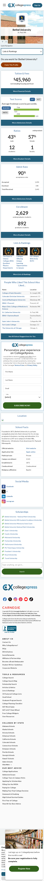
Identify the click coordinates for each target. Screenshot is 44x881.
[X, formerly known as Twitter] (10, 600)
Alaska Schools (7, 729)
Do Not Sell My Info (18, 615)
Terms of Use (19, 365)
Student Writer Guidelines (12, 665)
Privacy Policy (32, 365)
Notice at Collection (27, 613)
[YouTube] (25, 600)
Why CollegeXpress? (10, 645)
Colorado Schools (8, 742)
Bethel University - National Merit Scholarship (20, 517)
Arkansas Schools (8, 736)
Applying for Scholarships (11, 781)
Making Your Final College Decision (15, 791)
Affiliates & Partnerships (11, 658)
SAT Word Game (8, 707)
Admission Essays (8, 775)
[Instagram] (15, 600)
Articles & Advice (8, 687)
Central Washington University (13, 300)
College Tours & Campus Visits (13, 778)
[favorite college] (2, 42)
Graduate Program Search (12, 700)
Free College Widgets (10, 713)
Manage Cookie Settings (32, 615)
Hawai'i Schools (8, 759)
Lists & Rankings (8, 691)
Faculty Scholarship (11, 534)
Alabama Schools (8, 726)
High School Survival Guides (12, 797)
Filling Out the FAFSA (10, 784)
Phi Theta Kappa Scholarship (14, 548)
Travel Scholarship (11, 558)
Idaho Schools (7, 762)
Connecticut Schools (10, 746)
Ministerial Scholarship (12, 537)
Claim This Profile (11, 65)
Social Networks (8, 655)
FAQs (4, 649)
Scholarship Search (9, 684)
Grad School (6, 697)
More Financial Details (22, 91)
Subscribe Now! (22, 405)
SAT (32, 99)
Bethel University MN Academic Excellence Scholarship (23, 520)
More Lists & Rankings (22, 274)
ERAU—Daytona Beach (10, 316)
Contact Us (6, 642)
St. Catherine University (11, 312)
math (5, 112)
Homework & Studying (10, 794)
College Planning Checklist (12, 703)
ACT (38, 99)
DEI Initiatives (7, 652)
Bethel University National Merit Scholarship (20, 527)
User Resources (8, 716)
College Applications (10, 771)
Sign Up (37, 5)
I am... (7, 394)
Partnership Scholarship (13, 541)
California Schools (9, 739)
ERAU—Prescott (8, 303)
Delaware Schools (9, 749)
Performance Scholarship (13, 544)
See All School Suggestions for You (22, 336)
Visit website (31, 448)
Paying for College (9, 788)
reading (6, 108)
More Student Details (22, 159)
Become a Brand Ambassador (13, 662)
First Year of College (9, 801)
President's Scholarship (13, 551)
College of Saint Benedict (11, 293)
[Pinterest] (20, 600)
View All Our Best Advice (11, 804)
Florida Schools (8, 752)
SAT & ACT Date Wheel (11, 710)
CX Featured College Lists (12, 694)
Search (22, 572)
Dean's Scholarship (11, 531)
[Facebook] (4, 600)
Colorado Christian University (13, 296)
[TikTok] (31, 600)
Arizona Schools (8, 733)
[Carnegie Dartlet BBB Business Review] (9, 632)
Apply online (30, 452)
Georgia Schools (8, 755)
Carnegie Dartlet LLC (20, 611)
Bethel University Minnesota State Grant (18, 524)
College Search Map (9, 681)
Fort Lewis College (9, 325)
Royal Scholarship (11, 555)
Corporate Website (9, 668)
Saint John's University (10, 321)
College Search (8, 678)
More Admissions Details (22, 123)
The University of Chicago (12, 328)
